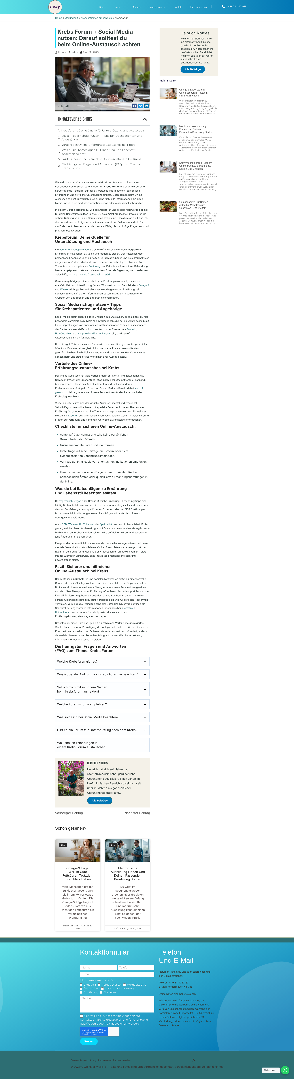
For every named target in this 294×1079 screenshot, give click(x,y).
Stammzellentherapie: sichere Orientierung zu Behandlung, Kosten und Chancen (195, 166)
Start (102, 7)
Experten (73, 415)
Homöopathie (63, 333)
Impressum (104, 1060)
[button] (134, 106)
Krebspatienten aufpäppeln (96, 17)
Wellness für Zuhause (80, 524)
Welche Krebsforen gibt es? (77, 661)
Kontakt (178, 7)
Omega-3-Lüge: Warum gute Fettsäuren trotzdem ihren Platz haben (77, 873)
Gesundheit (71, 17)
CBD (64, 524)
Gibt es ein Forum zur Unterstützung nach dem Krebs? (97, 730)
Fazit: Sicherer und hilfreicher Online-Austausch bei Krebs (101, 159)
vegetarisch (66, 501)
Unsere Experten (157, 7)
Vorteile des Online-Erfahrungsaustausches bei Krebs (98, 144)
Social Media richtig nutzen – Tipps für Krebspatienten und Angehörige (102, 137)
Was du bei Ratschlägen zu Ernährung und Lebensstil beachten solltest (99, 151)
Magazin (136, 7)
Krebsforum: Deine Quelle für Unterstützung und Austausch (102, 130)
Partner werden (198, 7)
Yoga (71, 411)
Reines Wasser (112, 984)
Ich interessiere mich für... (97, 980)
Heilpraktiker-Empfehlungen (94, 333)
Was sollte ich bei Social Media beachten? (87, 717)
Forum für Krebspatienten (74, 249)
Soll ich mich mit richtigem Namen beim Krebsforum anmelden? (82, 689)
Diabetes (110, 992)
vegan (77, 501)
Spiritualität (106, 524)
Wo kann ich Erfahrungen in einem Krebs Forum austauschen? (82, 745)
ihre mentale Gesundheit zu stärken (93, 274)
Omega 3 (143, 285)
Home (58, 17)
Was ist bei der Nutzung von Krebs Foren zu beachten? (97, 674)
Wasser (64, 289)
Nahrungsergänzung (119, 988)
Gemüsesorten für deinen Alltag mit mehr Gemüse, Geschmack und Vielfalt (193, 205)
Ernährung (94, 266)
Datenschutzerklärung (83, 1060)
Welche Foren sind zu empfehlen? (82, 704)
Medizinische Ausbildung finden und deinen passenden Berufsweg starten (128, 873)
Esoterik (131, 329)
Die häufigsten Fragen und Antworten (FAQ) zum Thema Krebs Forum (101, 166)
